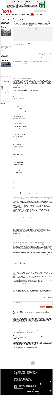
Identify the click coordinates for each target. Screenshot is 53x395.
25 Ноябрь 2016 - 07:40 (19, 340)
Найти (3, 103)
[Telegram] (52, 297)
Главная (2, 14)
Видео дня (40, 14)
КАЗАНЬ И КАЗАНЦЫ (17, 16)
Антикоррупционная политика (18, 384)
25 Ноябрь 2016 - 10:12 (19, 21)
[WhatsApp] (50, 297)
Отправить (49, 307)
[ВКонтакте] (48, 297)
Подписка (31, 14)
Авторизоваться (42, 307)
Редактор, (14, 21)
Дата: (2, 101)
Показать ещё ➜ (6, 81)
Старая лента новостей (18, 333)
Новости (16, 14)
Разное (29, 367)
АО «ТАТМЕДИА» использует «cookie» (19, 385)
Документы (24, 367)
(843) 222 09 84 (37, 391)
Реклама (10, 14)
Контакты (36, 14)
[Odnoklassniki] (51, 11)
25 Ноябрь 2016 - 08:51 (19, 316)
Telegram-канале (30, 294)
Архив (13, 14)
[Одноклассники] (49, 297)
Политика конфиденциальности (18, 388)
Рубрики (23, 14)
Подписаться (43, 388)
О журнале (6, 14)
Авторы (20, 14)
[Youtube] (49, 11)
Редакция (27, 14)
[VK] (48, 11)
